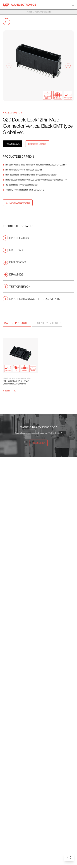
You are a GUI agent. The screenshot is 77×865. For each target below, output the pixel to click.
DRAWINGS (16, 274)
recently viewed (47, 323)
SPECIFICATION (19, 238)
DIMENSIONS (17, 262)
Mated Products (16, 323)
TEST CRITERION (19, 286)
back (6, 21)
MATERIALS (16, 250)
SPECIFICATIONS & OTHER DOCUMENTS (34, 298)
